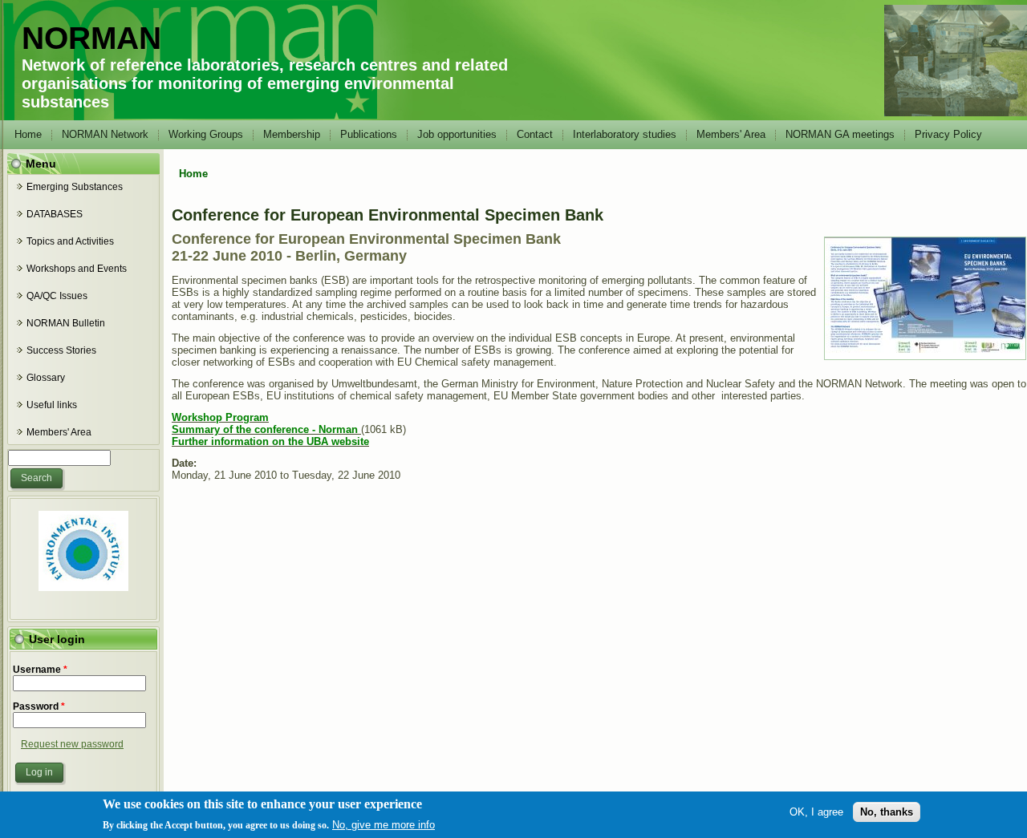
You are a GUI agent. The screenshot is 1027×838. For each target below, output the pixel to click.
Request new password (72, 744)
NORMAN (91, 38)
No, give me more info (383, 825)
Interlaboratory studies (624, 134)
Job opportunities (457, 134)
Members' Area (730, 134)
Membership (291, 134)
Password (39, 706)
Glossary (45, 377)
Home (28, 134)
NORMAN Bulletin (65, 323)
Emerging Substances (74, 186)
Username (40, 669)
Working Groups (205, 134)
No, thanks (886, 812)
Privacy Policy (948, 134)
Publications (368, 134)
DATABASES (54, 214)
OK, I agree (816, 812)
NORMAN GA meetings (840, 134)
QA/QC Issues (56, 296)
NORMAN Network (105, 134)
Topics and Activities (70, 241)
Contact (535, 134)
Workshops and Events (76, 268)
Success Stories (61, 350)
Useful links (51, 405)
